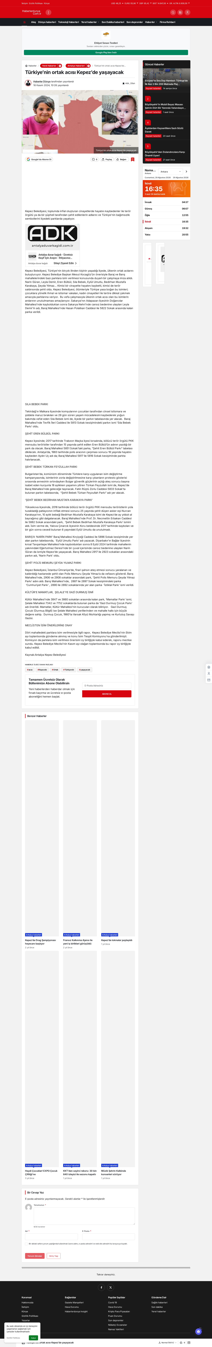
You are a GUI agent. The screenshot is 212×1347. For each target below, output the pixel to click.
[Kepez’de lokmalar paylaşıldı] (118, 834)
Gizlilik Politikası (13, 1338)
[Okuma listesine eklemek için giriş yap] (132, 159)
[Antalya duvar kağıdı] (160, 263)
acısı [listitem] (29, 670)
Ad (27, 1231)
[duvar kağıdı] (52, 246)
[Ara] (173, 12)
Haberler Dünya (41, 81)
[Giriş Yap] (187, 12)
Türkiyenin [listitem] (68, 670)
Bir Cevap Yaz (35, 1192)
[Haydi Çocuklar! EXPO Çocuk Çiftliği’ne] (42, 1065)
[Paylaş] (188, 1342)
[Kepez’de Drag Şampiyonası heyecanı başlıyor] (42, 834)
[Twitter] (110, 1287)
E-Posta (86, 1231)
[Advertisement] (80, 187)
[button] (180, 12)
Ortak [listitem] (55, 670)
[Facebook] (101, 1287)
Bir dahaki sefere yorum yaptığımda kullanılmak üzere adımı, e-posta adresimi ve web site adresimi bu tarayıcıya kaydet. (78, 1244)
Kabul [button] (33, 1338)
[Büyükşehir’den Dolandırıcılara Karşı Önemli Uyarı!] (166, 151)
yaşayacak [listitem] (84, 670)
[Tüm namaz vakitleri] (186, 171)
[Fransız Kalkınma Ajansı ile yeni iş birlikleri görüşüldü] (80, 834)
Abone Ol (107, 694)
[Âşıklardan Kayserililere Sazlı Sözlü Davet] (166, 128)
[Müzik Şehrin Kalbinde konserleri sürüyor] (118, 1065)
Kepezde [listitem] (42, 670)
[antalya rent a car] (147, 265)
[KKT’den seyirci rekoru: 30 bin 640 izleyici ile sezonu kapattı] (80, 1065)
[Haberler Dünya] (32, 12)
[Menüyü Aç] (48, 12)
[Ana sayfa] (24, 22)
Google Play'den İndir (106, 52)
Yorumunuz (40, 1205)
